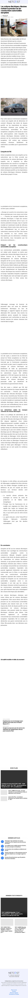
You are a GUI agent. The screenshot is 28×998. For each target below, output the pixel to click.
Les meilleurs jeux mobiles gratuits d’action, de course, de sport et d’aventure (15, 846)
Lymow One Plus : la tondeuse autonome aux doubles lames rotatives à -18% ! (17, 798)
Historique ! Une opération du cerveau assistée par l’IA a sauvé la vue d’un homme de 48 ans (15, 842)
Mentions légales (14, 992)
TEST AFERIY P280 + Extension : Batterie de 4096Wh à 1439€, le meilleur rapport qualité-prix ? (7, 930)
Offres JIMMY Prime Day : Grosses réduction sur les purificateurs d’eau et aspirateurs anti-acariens (17, 792)
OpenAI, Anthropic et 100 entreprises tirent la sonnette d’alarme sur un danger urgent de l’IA (16, 854)
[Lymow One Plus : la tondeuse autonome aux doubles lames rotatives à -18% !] (4, 798)
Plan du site (14, 990)
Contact (14, 991)
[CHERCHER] (26, 1)
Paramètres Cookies (14, 994)
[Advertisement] (14, 83)
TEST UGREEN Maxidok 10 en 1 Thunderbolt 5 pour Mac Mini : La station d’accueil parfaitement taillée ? (20, 930)
